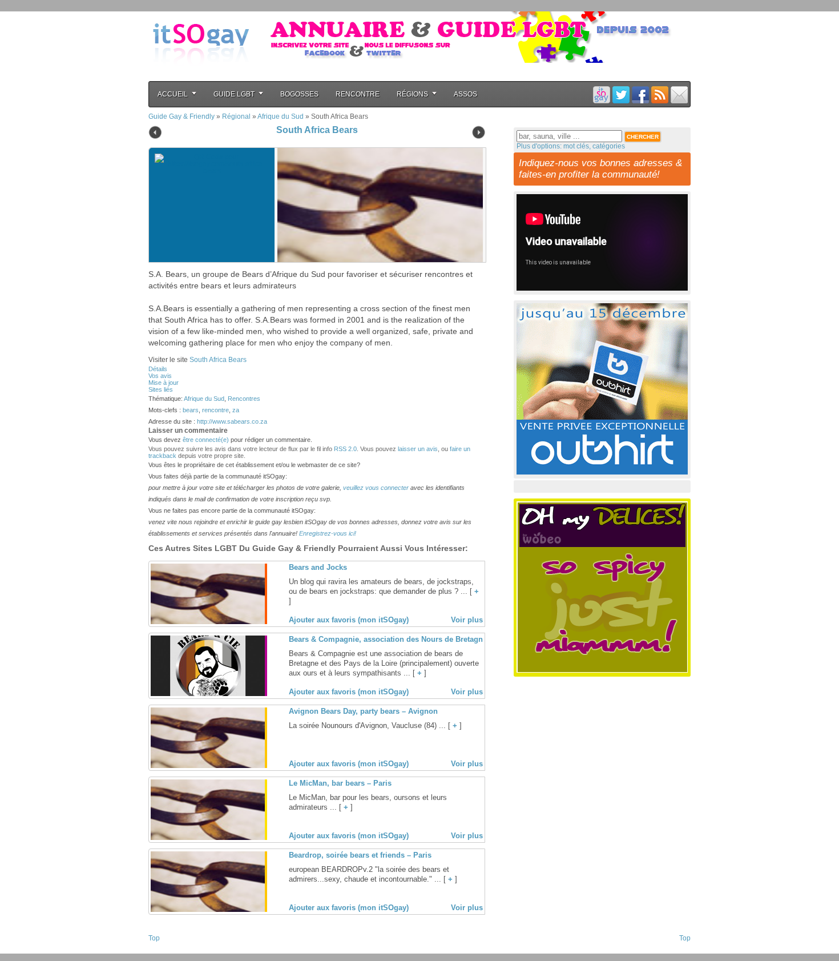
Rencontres (244, 398)
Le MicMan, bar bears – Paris (340, 783)
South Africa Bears (317, 130)
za (235, 410)
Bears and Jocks (318, 567)
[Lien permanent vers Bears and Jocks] (208, 621)
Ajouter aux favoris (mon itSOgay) (349, 620)
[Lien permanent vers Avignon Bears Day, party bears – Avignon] (208, 765)
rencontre (215, 410)
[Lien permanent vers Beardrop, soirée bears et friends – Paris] (208, 909)
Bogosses (299, 94)
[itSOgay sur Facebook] (640, 94)
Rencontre (358, 94)
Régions (412, 94)
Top (154, 938)
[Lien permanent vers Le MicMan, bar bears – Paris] (208, 837)
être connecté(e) (206, 439)
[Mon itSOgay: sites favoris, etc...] (601, 94)
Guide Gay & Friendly (181, 116)
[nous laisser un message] (679, 94)
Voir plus (467, 620)
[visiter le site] (377, 205)
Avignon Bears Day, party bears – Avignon (363, 711)
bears (191, 410)
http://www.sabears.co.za (232, 421)
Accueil (173, 94)
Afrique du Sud (280, 116)
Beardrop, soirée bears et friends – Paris (360, 855)
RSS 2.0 (345, 448)
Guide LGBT (234, 94)
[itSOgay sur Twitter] (621, 94)
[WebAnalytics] (171, 950)
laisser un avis (418, 448)
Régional (236, 116)
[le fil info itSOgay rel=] (659, 94)
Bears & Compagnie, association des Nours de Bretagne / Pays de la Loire (420, 639)
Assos (465, 94)
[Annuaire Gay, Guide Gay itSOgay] (201, 75)
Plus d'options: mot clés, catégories (571, 146)
